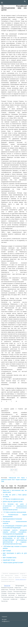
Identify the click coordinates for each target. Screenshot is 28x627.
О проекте (4, 616)
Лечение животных (19, 591)
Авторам (4, 619)
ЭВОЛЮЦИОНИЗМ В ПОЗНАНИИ (12, 519)
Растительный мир (7, 597)
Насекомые (11, 593)
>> (15, 469)
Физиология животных (7, 581)
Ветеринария (20, 585)
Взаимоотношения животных (11, 587)
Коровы (3, 591)
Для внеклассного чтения (9, 575)
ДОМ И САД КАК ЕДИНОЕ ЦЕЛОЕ (12, 501)
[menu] (2, 2)
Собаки (22, 599)
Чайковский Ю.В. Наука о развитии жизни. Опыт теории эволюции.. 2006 (14, 479)
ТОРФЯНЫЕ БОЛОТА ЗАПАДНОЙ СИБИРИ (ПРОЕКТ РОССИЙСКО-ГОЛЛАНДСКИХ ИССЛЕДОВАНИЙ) (15, 532)
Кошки (10, 591)
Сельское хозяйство (10, 599)
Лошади (3, 593)
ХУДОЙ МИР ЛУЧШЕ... (9, 560)
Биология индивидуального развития (14, 573)
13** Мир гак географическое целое (13, 499)
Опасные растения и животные (13, 595)
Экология (4, 601)
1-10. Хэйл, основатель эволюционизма (14, 512)
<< (11, 469)
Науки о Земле (21, 593)
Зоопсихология (21, 589)
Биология (7, 585)
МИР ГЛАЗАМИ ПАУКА (9, 557)
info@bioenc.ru (5, 621)
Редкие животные (21, 597)
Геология (12, 589)
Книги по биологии (14, 577)
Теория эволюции (20, 579)
